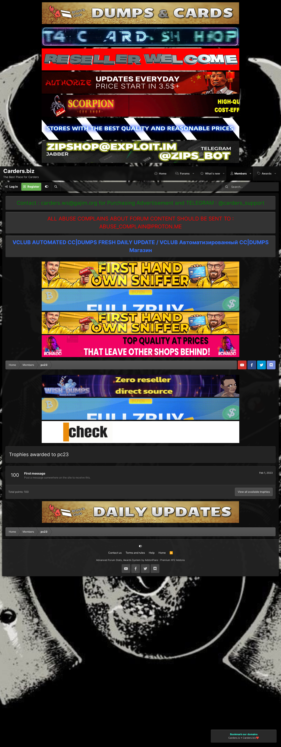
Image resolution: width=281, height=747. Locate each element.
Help (152, 552)
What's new (212, 173)
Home (162, 173)
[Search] (55, 186)
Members (240, 173)
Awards (267, 173)
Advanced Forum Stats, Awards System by (140, 560)
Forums (185, 173)
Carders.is (234, 738)
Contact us (115, 552)
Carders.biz (249, 738)
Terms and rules (135, 552)
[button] (193, 173)
